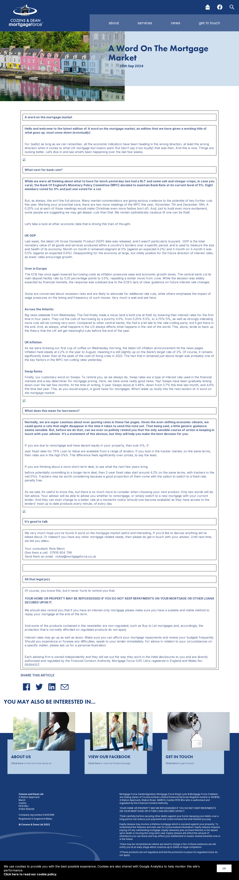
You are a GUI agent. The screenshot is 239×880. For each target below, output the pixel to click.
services (145, 23)
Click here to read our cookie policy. (30, 874)
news (175, 23)
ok (224, 868)
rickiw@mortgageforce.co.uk (75, 556)
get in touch (209, 23)
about (114, 23)
